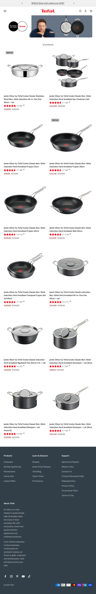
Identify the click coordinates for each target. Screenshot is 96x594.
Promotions (37, 481)
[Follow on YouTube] (23, 576)
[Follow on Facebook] (5, 576)
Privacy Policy (68, 486)
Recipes (35, 462)
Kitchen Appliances (12, 467)
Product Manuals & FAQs (73, 476)
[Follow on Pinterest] (17, 576)
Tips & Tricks (38, 476)
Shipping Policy (69, 481)
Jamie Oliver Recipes (41, 467)
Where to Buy (68, 467)
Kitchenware (9, 471)
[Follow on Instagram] (11, 576)
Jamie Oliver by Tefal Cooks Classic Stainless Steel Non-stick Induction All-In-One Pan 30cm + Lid (24, 99)
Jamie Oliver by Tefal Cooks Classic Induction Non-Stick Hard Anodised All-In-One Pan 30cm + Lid (69, 295)
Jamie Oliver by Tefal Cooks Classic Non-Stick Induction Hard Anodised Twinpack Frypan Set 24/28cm (25, 295)
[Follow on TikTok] (29, 576)
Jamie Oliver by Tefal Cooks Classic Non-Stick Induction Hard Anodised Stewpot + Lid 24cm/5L (24, 427)
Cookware (8, 462)
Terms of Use (68, 495)
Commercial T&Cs (70, 490)
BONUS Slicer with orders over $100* (48, 3)
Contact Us (67, 471)
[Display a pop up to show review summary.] (24, 105)
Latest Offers (9, 481)
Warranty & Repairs (70, 462)
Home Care (9, 476)
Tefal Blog (36, 471)
